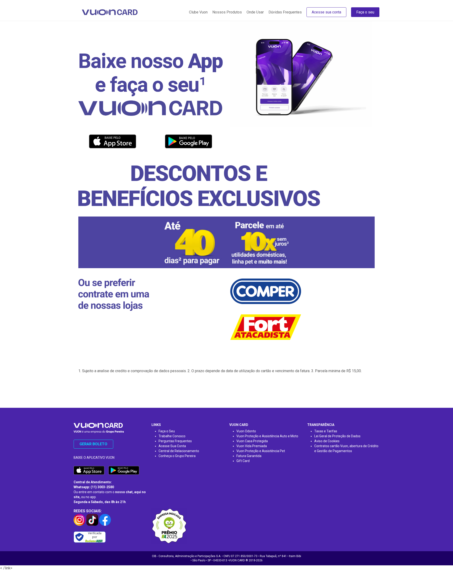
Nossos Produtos (227, 12)
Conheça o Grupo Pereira (177, 456)
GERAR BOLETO (93, 444)
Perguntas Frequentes (175, 441)
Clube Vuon (198, 12)
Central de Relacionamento (179, 451)
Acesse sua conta (326, 12)
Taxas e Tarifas (325, 431)
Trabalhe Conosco (172, 436)
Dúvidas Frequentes (285, 12)
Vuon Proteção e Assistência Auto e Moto (267, 436)
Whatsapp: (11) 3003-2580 (94, 487)
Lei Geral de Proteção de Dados (337, 436)
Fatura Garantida (248, 456)
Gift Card (243, 461)
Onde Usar (255, 12)
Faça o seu (365, 12)
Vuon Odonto (246, 431)
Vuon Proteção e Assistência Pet (260, 451)
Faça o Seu (167, 431)
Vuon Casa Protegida (252, 441)
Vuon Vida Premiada (251, 446)
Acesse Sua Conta (172, 446)
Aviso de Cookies (327, 441)
